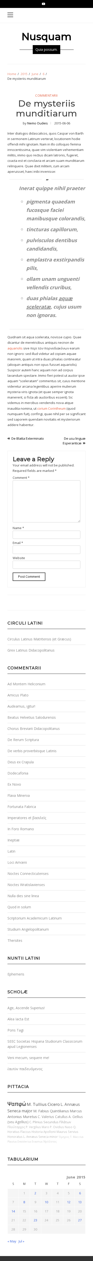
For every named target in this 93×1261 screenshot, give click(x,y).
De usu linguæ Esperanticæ (74, 441)
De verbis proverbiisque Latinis (32, 750)
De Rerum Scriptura (23, 739)
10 (46, 1202)
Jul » (21, 1241)
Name (18, 528)
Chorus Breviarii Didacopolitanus (33, 728)
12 (68, 1202)
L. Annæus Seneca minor (40, 1137)
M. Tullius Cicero (43, 1104)
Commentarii (46, 96)
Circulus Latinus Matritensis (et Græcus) (39, 639)
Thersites (14, 940)
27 (80, 1220)
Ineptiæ (13, 840)
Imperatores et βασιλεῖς (26, 817)
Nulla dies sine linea (23, 895)
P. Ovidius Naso (61, 1127)
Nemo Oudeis (37, 123)
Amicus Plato (18, 695)
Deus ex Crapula (20, 762)
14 (13, 1211)
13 (80, 1202)
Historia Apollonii (43, 1132)
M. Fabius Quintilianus (51, 1110)
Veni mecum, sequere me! (28, 1057)
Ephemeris (15, 974)
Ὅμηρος (64, 1137)
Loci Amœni (17, 862)
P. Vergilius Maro (37, 1127)
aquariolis (15, 348)
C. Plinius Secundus (44, 1122)
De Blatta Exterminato (27, 438)
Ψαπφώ (16, 1103)
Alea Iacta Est (18, 1019)
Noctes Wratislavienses (26, 884)
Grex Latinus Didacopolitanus (31, 650)
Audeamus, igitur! (21, 706)
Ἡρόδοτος (50, 1141)
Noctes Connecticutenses (28, 873)
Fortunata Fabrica (21, 806)
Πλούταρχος (16, 1127)
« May (11, 1241)
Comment (21, 477)
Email (18, 543)
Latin (11, 851)
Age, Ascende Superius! (26, 1007)
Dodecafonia (17, 773)
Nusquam (46, 36)
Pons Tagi (15, 1030)
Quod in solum (19, 907)
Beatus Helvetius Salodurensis (31, 717)
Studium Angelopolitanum (28, 929)
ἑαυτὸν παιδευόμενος (24, 1068)
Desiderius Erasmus (29, 1141)
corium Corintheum (51, 408)
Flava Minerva (18, 795)
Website (19, 558)
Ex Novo (14, 784)
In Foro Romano (20, 829)
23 (35, 1220)
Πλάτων (65, 1122)
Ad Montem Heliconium (26, 684)
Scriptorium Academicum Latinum (34, 918)
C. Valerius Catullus (53, 1116)
